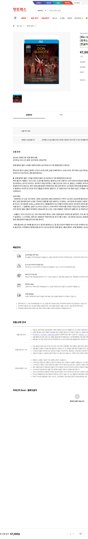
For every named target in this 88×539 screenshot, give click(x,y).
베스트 (54, 18)
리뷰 (61, 114)
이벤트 (69, 18)
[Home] (14, 26)
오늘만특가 (45, 18)
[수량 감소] (67, 533)
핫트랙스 (40, 10)
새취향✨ (24, 18)
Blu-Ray (19, 26)
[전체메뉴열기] (15, 17)
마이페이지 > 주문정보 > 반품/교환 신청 (45, 334)
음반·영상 (34, 18)
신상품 (62, 18)
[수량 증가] (73, 533)
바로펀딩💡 (78, 18)
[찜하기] (80, 534)
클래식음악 (30, 26)
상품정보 (29, 114)
